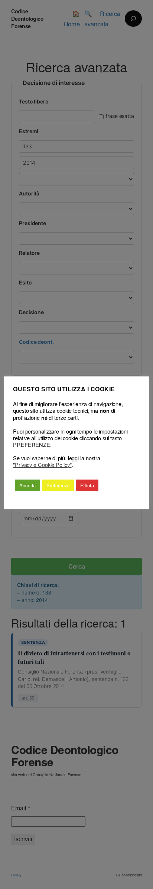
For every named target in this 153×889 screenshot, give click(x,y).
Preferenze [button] (57, 485)
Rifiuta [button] (87, 485)
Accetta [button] (27, 485)
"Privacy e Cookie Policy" (42, 464)
